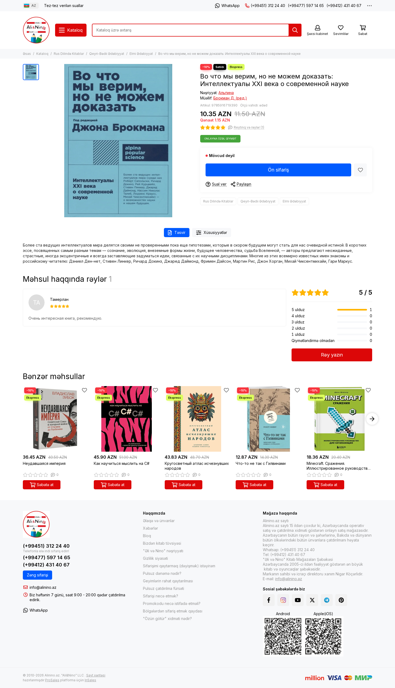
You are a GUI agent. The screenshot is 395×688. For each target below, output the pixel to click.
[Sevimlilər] (360, 169)
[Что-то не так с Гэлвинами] (268, 419)
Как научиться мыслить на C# (121, 463)
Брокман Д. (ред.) (230, 98)
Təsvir (179, 232)
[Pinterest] (341, 600)
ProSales (52, 680)
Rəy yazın (332, 355)
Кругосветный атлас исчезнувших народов (197, 465)
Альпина (226, 92)
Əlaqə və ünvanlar (159, 520)
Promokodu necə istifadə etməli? (171, 603)
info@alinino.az (43, 587)
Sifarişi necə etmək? (160, 596)
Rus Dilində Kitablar (69, 54)
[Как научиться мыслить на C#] (126, 419)
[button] (23, 419)
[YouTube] (298, 600)
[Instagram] (283, 600)
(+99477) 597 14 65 (306, 5)
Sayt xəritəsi (95, 675)
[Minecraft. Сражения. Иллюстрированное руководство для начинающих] (339, 419)
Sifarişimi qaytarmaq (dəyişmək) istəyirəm (179, 566)
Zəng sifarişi (37, 575)
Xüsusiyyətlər (215, 232)
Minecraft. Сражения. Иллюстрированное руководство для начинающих (338, 466)
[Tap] (295, 30)
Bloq (147, 535)
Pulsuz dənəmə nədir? (162, 573)
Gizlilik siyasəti (155, 558)
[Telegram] (327, 600)
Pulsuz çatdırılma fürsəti (163, 588)
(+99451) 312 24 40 (268, 5)
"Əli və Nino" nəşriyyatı (163, 550)
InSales (90, 680)
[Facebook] (269, 600)
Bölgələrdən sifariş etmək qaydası (172, 611)
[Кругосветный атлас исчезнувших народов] (197, 419)
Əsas (27, 54)
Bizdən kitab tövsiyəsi (162, 543)
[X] (312, 600)
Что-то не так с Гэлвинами (261, 463)
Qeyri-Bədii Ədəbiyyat (106, 54)
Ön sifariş (278, 170)
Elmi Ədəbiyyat (141, 54)
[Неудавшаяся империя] (55, 419)
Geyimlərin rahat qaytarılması (168, 581)
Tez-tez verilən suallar (64, 5)
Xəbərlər (150, 528)
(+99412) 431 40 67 (343, 5)
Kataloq (42, 54)
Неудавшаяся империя (44, 463)
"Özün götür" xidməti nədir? (167, 618)
